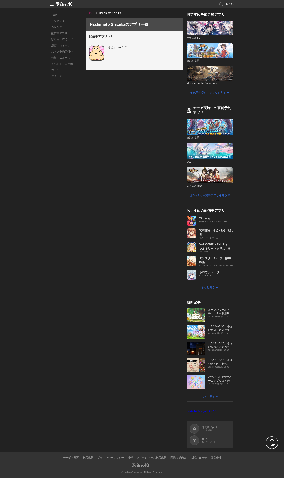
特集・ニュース (60, 57)
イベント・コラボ (62, 63)
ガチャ (55, 69)
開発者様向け (178, 457)
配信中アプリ (59, 33)
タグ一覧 (56, 76)
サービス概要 (71, 457)
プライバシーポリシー (110, 457)
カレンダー (58, 27)
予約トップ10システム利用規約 (147, 457)
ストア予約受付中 (62, 51)
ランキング (58, 21)
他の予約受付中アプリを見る (208, 92)
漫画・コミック (60, 45)
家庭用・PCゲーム (62, 39)
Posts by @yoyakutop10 (201, 411)
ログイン (230, 4)
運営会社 (216, 457)
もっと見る (208, 287)
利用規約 (88, 457)
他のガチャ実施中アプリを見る (208, 195)
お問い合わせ (198, 457)
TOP (54, 14)
